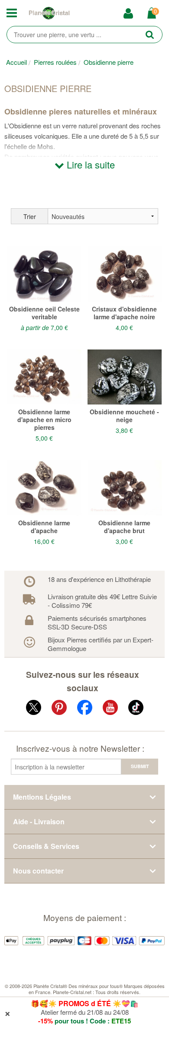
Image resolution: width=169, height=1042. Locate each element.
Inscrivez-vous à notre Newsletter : (80, 748)
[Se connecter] (131, 13)
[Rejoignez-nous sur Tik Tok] (135, 709)
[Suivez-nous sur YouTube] (110, 709)
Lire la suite (89, 164)
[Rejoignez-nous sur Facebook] (84, 709)
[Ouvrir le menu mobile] (14, 13)
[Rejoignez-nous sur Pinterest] (59, 709)
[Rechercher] (149, 34)
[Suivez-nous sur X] (33, 709)
